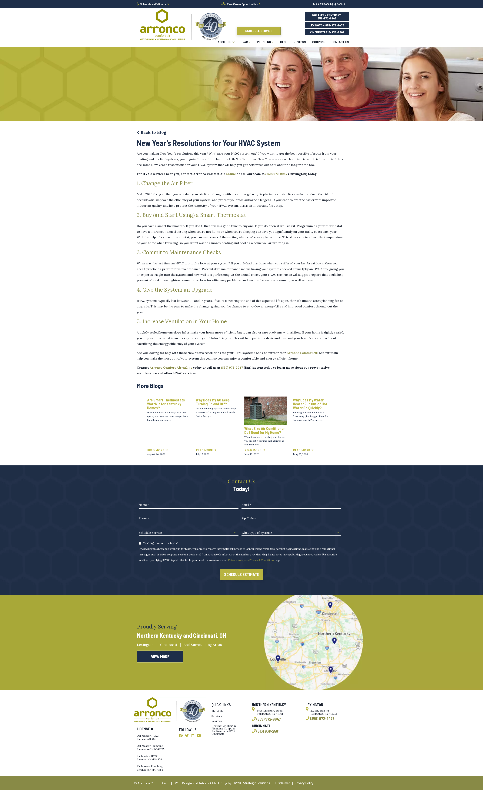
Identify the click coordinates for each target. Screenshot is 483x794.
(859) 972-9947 (276, 174)
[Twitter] (187, 735)
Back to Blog (152, 132)
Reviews (217, 721)
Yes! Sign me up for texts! (160, 543)
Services (217, 716)
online (231, 174)
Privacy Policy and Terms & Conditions (251, 560)
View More (160, 656)
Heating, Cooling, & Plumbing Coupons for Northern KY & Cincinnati (224, 729)
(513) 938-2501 (267, 731)
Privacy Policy (304, 783)
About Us (217, 711)
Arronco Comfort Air (302, 353)
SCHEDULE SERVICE (258, 31)
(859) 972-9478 (322, 718)
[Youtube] (199, 735)
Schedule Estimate (241, 574)
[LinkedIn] (192, 735)
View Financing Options (329, 3)
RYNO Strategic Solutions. (252, 783)
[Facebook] (181, 735)
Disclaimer (282, 783)
